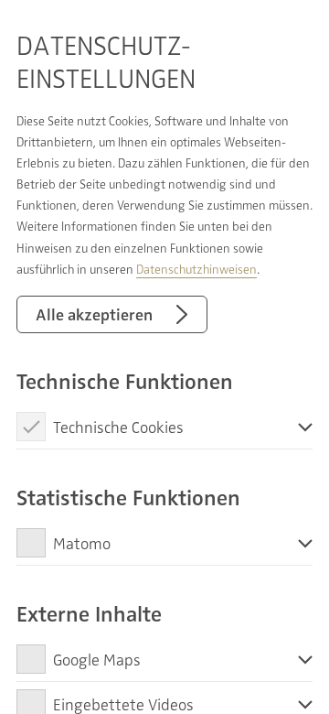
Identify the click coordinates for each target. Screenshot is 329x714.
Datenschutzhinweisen (196, 268)
